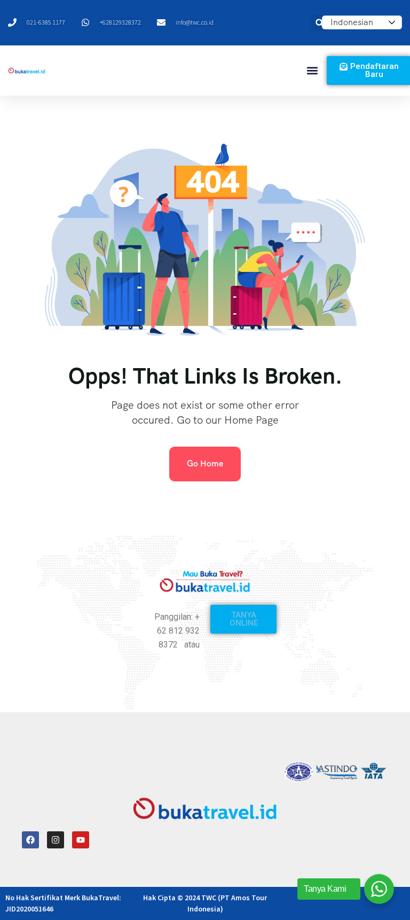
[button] (312, 71)
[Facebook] (30, 839)
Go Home (205, 463)
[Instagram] (55, 839)
